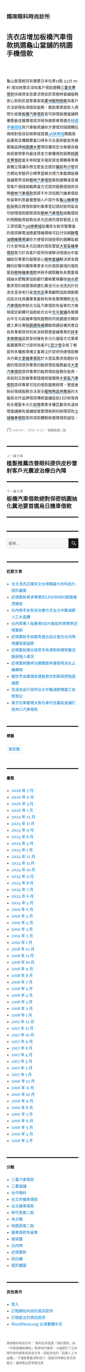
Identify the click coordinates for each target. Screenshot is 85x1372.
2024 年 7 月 (22, 889)
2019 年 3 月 (22, 929)
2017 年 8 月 (22, 1048)
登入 (15, 1304)
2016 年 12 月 (23, 1081)
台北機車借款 (22, 1206)
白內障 (17, 1245)
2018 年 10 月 (22, 962)
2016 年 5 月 (22, 1127)
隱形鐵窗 (18, 1265)
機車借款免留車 (24, 1232)
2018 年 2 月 (22, 1008)
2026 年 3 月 (22, 803)
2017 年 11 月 (22, 1028)
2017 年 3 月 (21, 1061)
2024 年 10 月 (23, 869)
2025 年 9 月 (22, 830)
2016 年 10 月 (23, 1094)
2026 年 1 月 (22, 810)
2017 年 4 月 (22, 1054)
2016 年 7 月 (22, 1114)
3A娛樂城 (56, 133)
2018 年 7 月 (22, 982)
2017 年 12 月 (22, 1021)
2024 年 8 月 (22, 883)
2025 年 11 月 (22, 823)
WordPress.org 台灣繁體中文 (36, 1324)
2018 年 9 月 (22, 968)
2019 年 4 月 (22, 922)
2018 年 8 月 (22, 975)
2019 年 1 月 (21, 942)
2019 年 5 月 (22, 916)
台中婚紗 (18, 1192)
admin (18, 430)
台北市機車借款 (24, 1199)
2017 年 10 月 (22, 1035)
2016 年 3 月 (22, 1140)
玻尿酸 (14, 749)
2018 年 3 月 (22, 1002)
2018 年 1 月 (21, 1015)
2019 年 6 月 (22, 909)
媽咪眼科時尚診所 (28, 16)
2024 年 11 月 (22, 863)
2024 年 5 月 (22, 902)
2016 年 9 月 (22, 1101)
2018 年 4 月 (22, 995)
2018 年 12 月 (22, 949)
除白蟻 (17, 1258)
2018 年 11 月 (22, 955)
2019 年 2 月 (22, 935)
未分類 (17, 1219)
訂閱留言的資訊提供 (28, 1317)
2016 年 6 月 (22, 1120)
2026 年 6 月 (22, 797)
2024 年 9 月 (22, 876)
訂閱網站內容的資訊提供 (32, 1311)
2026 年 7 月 (22, 790)
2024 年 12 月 (23, 856)
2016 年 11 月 (22, 1087)
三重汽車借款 (22, 1179)
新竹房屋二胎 (22, 1212)
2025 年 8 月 (22, 836)
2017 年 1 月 (21, 1074)
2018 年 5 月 (22, 988)
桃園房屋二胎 (57, 430)
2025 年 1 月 (22, 850)
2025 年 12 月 (23, 817)
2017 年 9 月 (22, 1041)
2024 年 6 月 (22, 896)
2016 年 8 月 (22, 1107)
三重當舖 (18, 1186)
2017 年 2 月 (22, 1068)
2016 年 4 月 (22, 1134)
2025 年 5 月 (22, 843)
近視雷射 (18, 1252)
